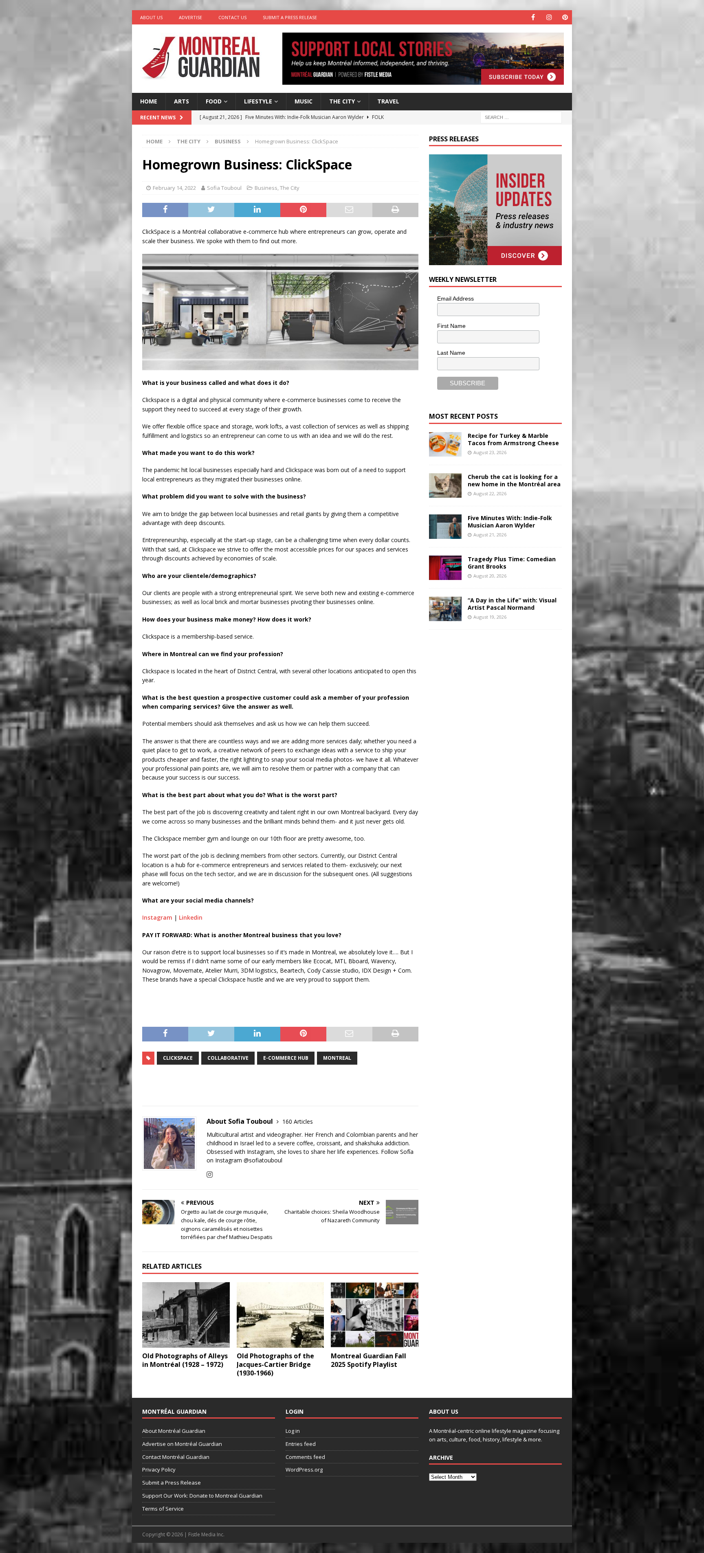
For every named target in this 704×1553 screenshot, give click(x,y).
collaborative (228, 1057)
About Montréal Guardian (173, 1430)
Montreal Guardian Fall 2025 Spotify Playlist (368, 1360)
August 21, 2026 (489, 535)
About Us (151, 17)
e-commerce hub (285, 1057)
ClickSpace (178, 1057)
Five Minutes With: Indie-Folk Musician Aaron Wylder (510, 521)
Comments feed (305, 1457)
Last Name (451, 352)
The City (342, 101)
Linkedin (190, 917)
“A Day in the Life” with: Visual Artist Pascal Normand (512, 603)
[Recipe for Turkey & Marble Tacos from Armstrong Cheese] (445, 444)
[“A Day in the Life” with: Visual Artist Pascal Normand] (445, 609)
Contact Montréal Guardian (175, 1457)
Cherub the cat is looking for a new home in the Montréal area (514, 480)
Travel (388, 101)
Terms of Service (163, 1508)
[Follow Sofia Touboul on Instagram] (210, 1174)
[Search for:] (521, 117)
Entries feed (301, 1444)
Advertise (190, 17)
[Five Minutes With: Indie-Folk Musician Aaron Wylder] (445, 526)
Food (214, 101)
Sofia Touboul (224, 187)
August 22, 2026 (489, 493)
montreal (337, 1057)
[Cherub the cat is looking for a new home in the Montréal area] (445, 485)
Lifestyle (258, 101)
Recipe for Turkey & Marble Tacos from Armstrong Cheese (513, 439)
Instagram (157, 917)
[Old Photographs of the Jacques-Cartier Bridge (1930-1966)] (280, 1315)
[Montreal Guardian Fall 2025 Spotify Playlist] (374, 1315)
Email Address (455, 298)
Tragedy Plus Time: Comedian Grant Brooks (512, 562)
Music (303, 101)
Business (266, 187)
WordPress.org (304, 1469)
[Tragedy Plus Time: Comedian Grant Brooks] (445, 568)
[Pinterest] (565, 17)
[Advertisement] (490, 691)
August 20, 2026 (489, 576)
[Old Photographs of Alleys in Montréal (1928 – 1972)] (186, 1315)
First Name (451, 326)
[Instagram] (549, 17)
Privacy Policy (159, 1469)
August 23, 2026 (489, 452)
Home (148, 101)
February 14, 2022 (174, 187)
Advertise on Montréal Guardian (182, 1444)
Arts (181, 101)
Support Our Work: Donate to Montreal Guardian (202, 1495)
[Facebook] (533, 17)
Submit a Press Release (290, 17)
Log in (293, 1430)
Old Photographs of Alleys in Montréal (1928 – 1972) (185, 1360)
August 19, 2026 (489, 617)
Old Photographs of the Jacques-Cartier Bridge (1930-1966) (275, 1364)
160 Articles (297, 1121)
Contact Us (232, 17)
